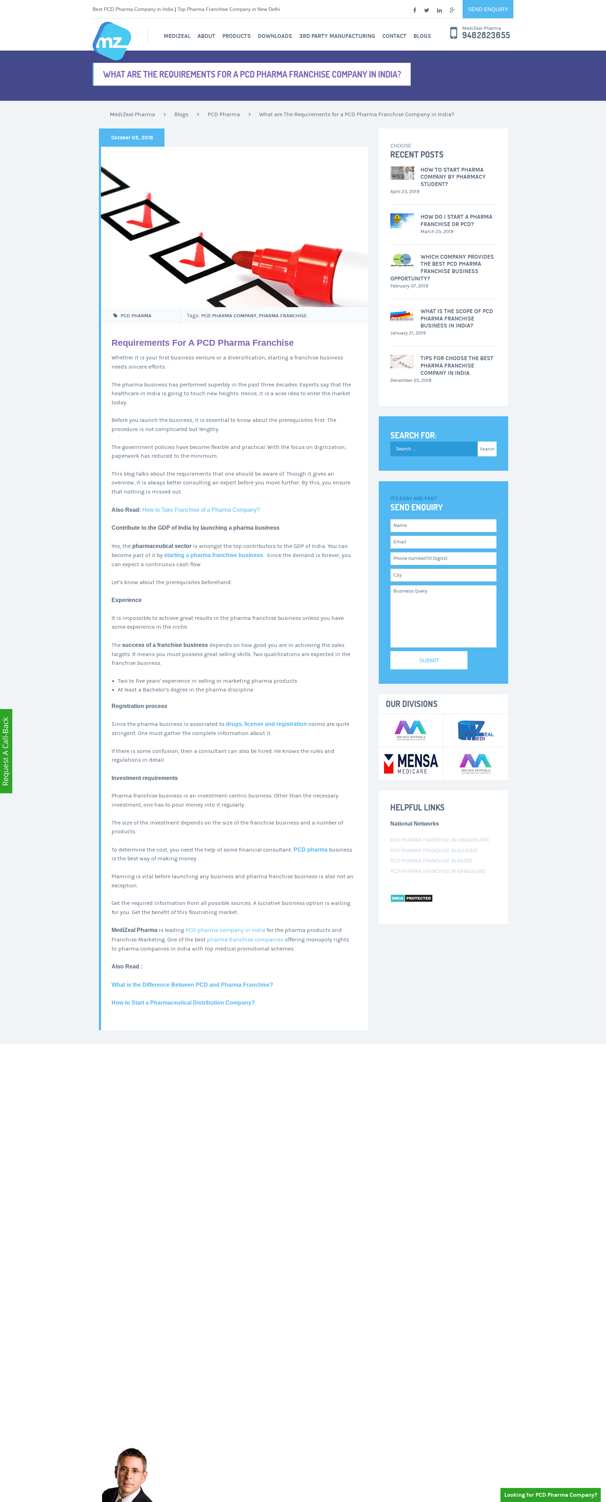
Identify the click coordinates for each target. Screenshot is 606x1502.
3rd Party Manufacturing (337, 36)
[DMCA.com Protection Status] (411, 897)
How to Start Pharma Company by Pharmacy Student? (453, 177)
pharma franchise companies (245, 940)
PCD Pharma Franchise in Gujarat (434, 851)
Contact (394, 36)
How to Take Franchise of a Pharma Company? (201, 510)
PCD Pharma (136, 316)
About (206, 36)
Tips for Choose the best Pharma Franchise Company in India (456, 365)
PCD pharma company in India (225, 930)
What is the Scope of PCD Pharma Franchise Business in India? (456, 318)
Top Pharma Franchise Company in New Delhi (228, 9)
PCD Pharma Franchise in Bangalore (438, 871)
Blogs (422, 36)
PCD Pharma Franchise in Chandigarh (439, 840)
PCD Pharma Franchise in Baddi (431, 861)
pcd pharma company (228, 316)
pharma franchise (283, 316)
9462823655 (486, 35)
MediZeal (177, 36)
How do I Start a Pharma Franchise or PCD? (456, 220)
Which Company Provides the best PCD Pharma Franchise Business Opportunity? (442, 267)
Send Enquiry (488, 9)
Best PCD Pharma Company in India (133, 9)
